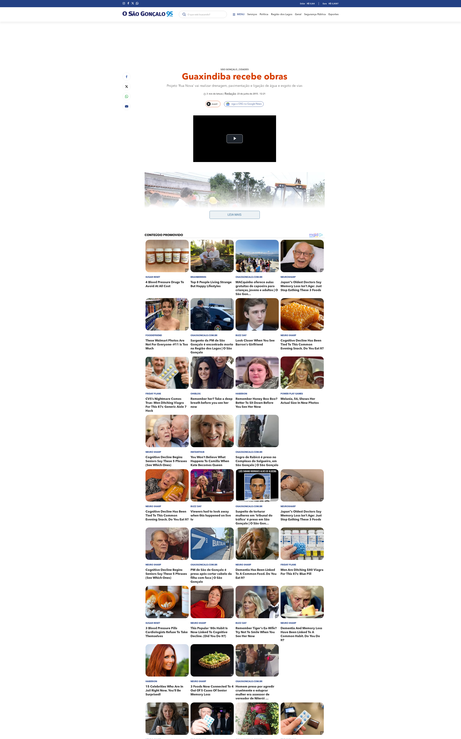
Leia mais (234, 214)
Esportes (333, 14)
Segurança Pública (315, 14)
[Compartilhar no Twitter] (126, 86)
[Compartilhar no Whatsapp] (126, 96)
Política (264, 14)
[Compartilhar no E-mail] (126, 106)
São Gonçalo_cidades (235, 69)
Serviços (252, 14)
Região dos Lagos (281, 14)
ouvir (215, 104)
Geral (298, 14)
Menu (241, 14)
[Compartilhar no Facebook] (126, 77)
